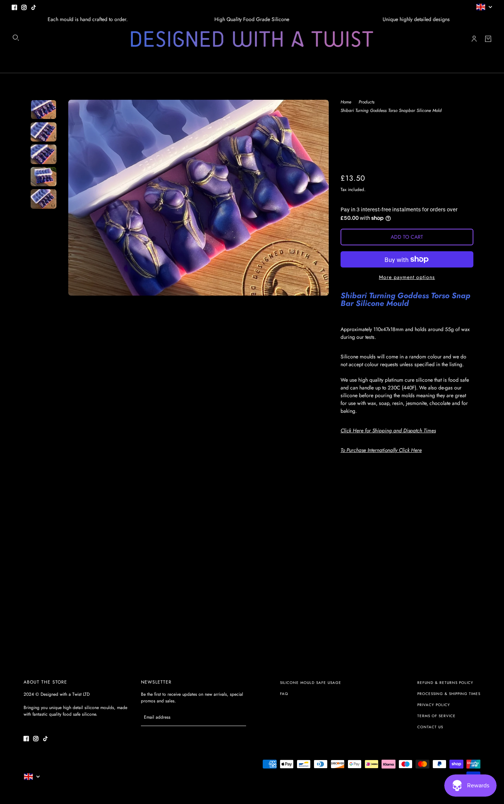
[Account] (474, 39)
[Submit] (237, 717)
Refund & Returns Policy (445, 682)
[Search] (16, 38)
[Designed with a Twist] (252, 39)
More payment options (407, 277)
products (366, 102)
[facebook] (14, 7)
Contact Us (430, 727)
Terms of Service (436, 716)
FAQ (284, 693)
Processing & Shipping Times (448, 693)
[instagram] (24, 7)
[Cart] (488, 39)
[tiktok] (33, 7)
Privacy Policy (433, 705)
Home (346, 102)
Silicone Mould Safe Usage (310, 682)
